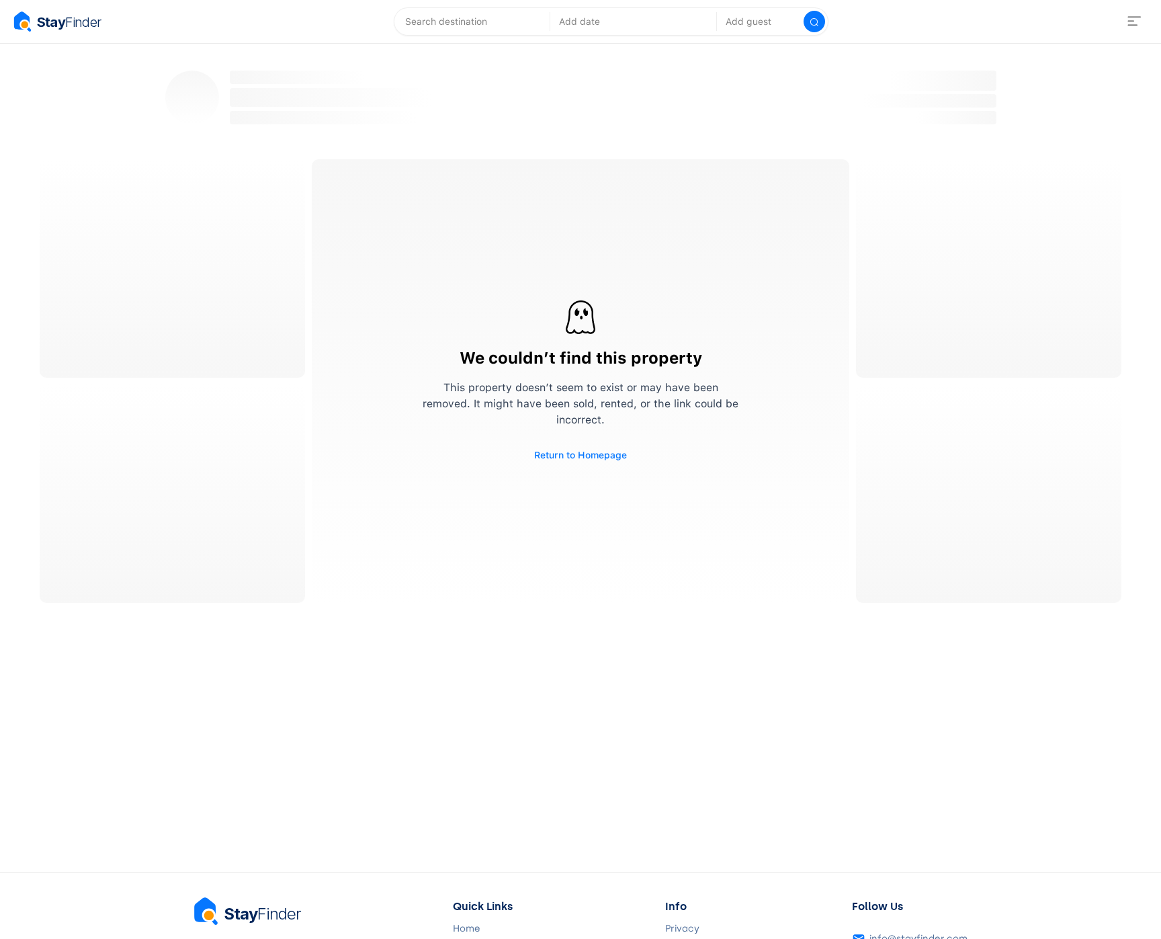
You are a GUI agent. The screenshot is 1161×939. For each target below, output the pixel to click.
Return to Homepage (580, 455)
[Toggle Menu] (1134, 21)
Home (466, 929)
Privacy (682, 929)
